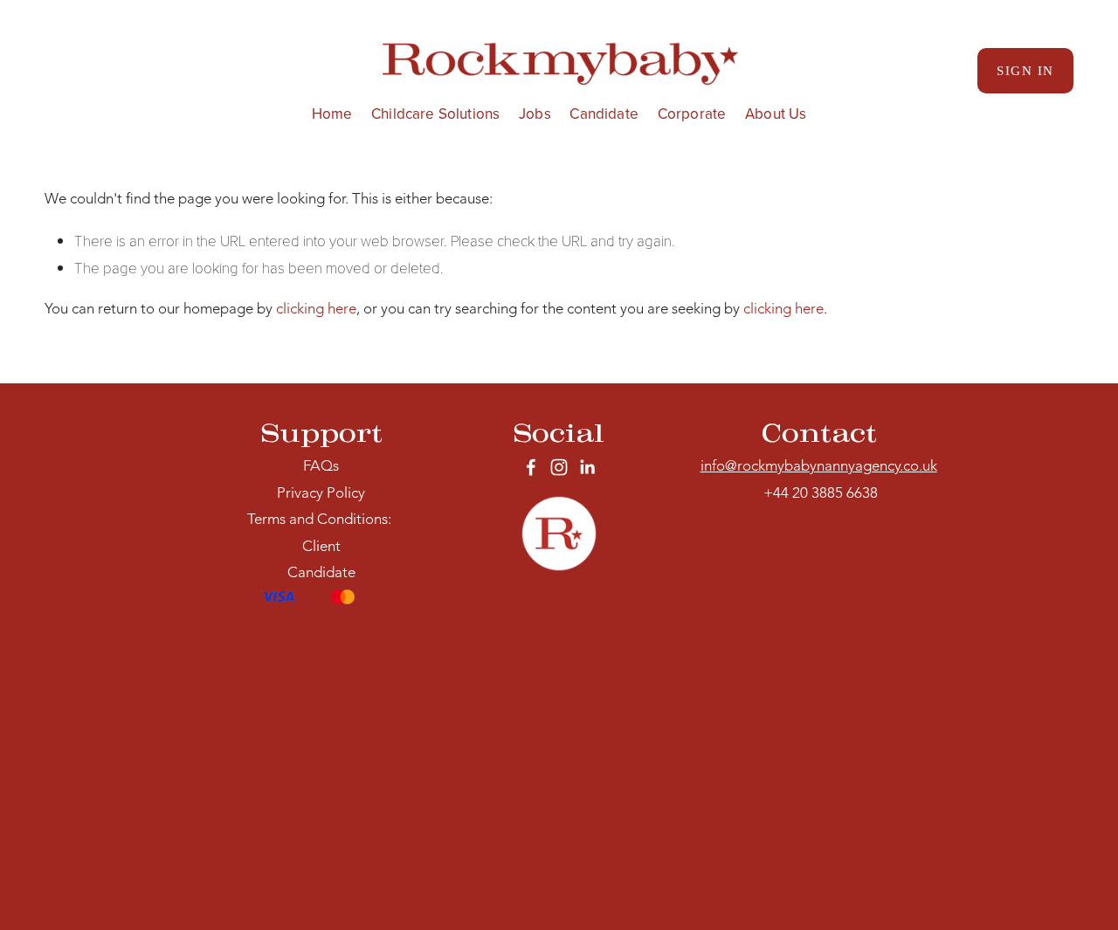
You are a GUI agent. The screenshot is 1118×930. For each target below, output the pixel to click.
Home (332, 113)
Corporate (692, 113)
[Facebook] (531, 467)
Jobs (535, 113)
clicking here (316, 309)
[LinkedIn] (587, 467)
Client (321, 547)
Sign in (1025, 70)
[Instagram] (559, 467)
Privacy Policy (321, 493)
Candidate (603, 113)
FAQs (321, 466)
